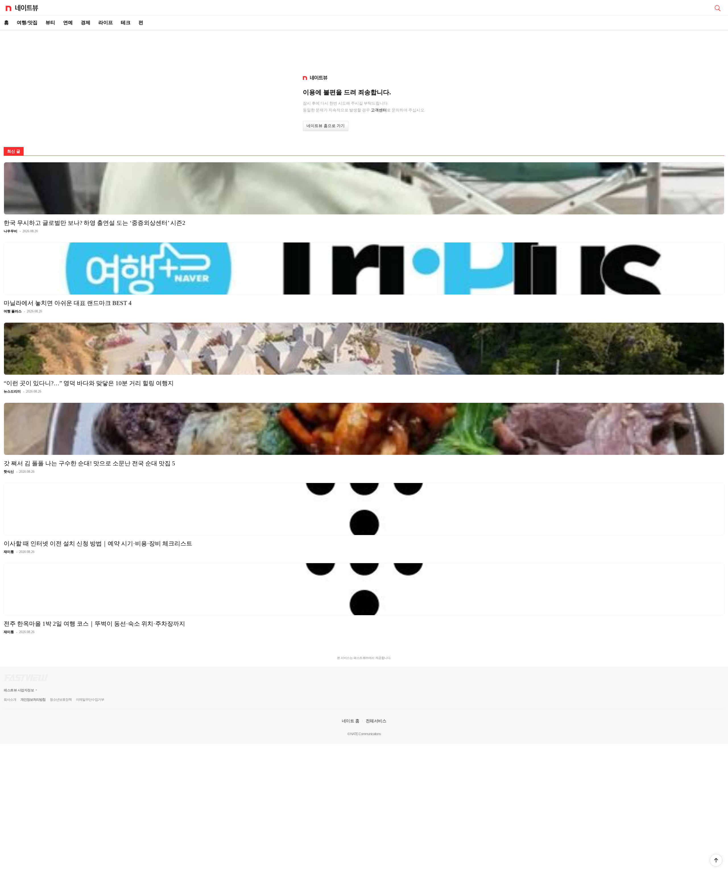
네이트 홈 (350, 720)
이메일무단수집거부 (90, 700)
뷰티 (50, 22)
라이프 (105, 22)
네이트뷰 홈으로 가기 (326, 126)
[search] (717, 8)
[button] (716, 860)
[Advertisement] (364, 50)
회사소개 (10, 700)
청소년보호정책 (61, 700)
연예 (68, 22)
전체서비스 (376, 720)
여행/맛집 (27, 22)
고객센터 (379, 110)
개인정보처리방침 (33, 700)
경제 (85, 22)
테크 (126, 22)
